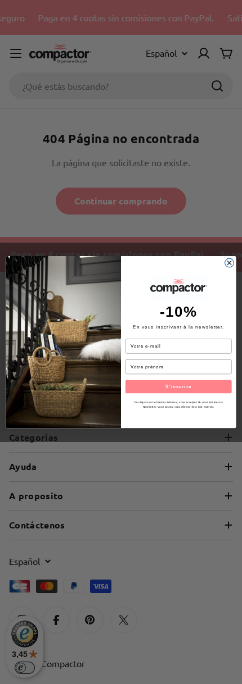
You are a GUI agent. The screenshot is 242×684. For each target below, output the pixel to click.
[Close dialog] (229, 262)
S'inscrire (178, 386)
